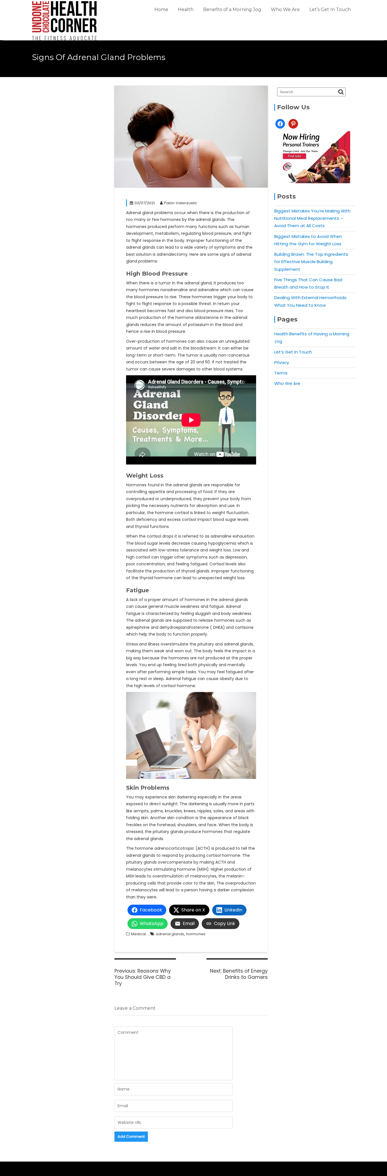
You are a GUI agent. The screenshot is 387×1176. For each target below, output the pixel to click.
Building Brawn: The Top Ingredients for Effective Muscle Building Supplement (311, 261)
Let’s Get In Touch (330, 9)
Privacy (281, 362)
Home (161, 9)
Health (186, 9)
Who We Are (285, 9)
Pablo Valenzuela (180, 203)
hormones (195, 934)
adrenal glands (170, 934)
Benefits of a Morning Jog (232, 9)
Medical (138, 934)
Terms (281, 373)
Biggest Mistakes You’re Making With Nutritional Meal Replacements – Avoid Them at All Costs (312, 218)
